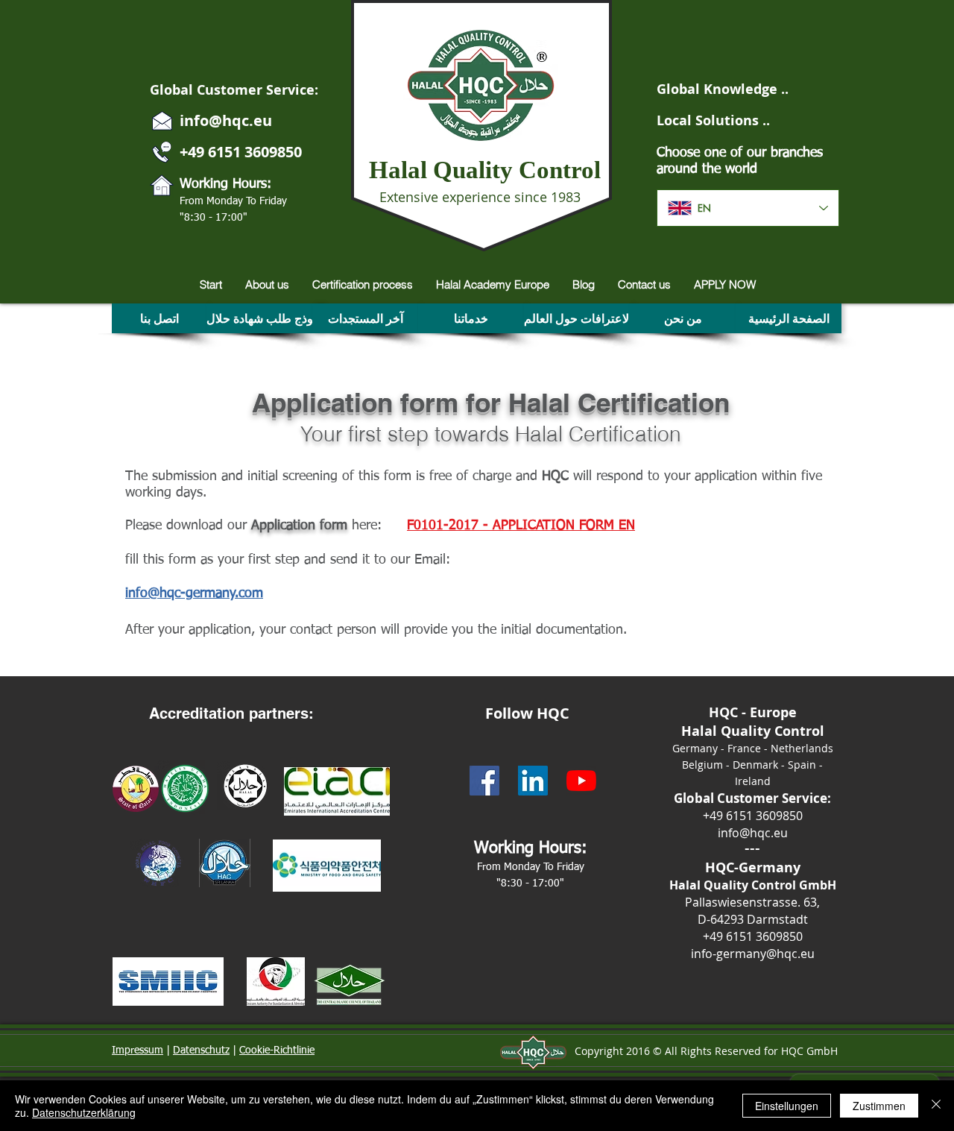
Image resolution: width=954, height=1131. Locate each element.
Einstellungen (786, 1105)
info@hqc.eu (226, 120)
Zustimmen (879, 1105)
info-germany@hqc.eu (753, 953)
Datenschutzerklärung (84, 1112)
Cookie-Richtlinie (277, 1050)
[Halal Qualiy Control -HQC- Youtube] (581, 781)
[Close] (936, 1105)
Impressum (137, 1050)
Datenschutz (201, 1050)
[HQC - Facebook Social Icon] (484, 781)
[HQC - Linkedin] (533, 781)
